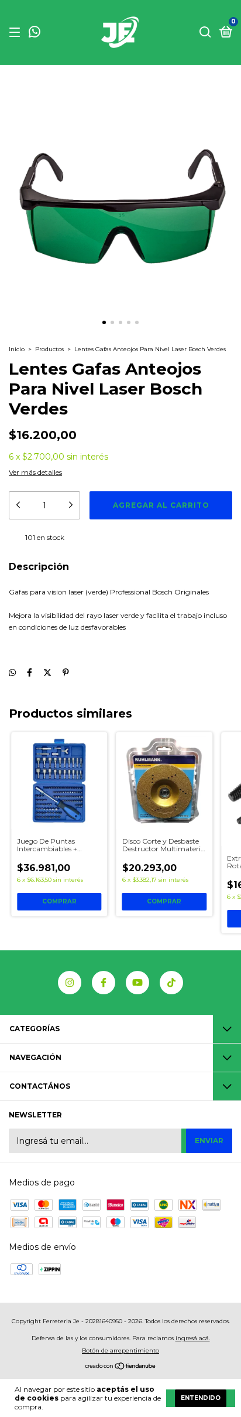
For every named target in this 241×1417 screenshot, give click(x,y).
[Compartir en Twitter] (47, 672)
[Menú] (17, 32)
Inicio (17, 349)
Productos (49, 349)
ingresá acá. (192, 1338)
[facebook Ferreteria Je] (103, 982)
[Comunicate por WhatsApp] (34, 33)
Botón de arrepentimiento (120, 1350)
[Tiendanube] (120, 1367)
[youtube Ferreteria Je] (137, 982)
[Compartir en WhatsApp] (12, 672)
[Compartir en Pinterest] (66, 672)
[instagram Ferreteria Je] (69, 982)
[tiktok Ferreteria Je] (171, 982)
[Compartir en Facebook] (29, 672)
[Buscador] (205, 32)
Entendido (201, 1398)
